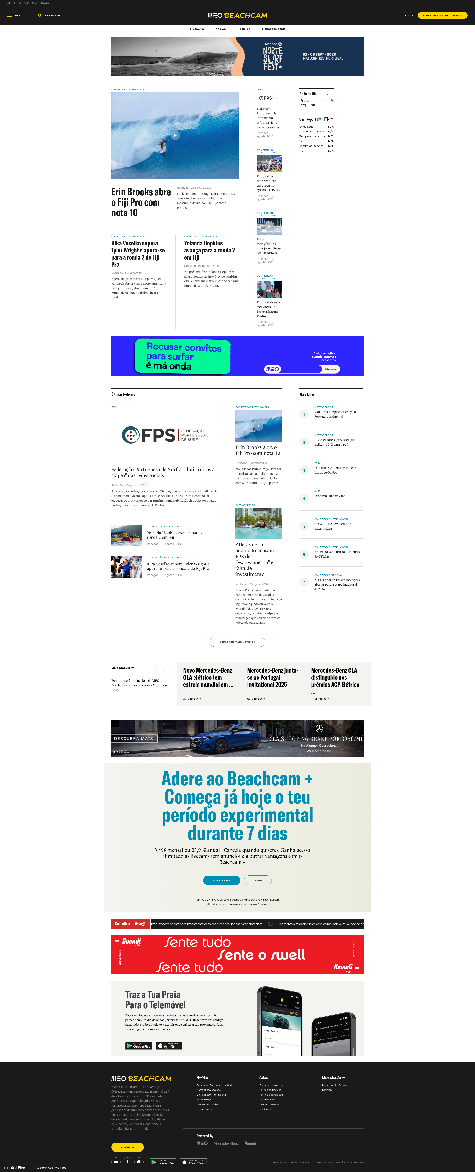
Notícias (327, 1090)
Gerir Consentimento (285, 1162)
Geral (318, 463)
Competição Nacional (328, 575)
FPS (259, 89)
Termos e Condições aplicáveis (213, 899)
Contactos (265, 1109)
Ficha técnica (267, 1099)
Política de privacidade (272, 1085)
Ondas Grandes (205, 1109)
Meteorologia (323, 407)
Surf (317, 491)
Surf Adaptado (245, 505)
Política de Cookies (270, 1090)
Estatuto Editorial (269, 1104)
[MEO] (11, 3)
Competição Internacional (129, 89)
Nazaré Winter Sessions (335, 1085)
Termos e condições (271, 1094)
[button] (157, 670)
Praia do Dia (308, 93)
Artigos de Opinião (207, 1104)
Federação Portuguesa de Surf (214, 1085)
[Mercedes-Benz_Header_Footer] (28, 3)
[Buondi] (45, 3)
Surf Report (307, 119)
